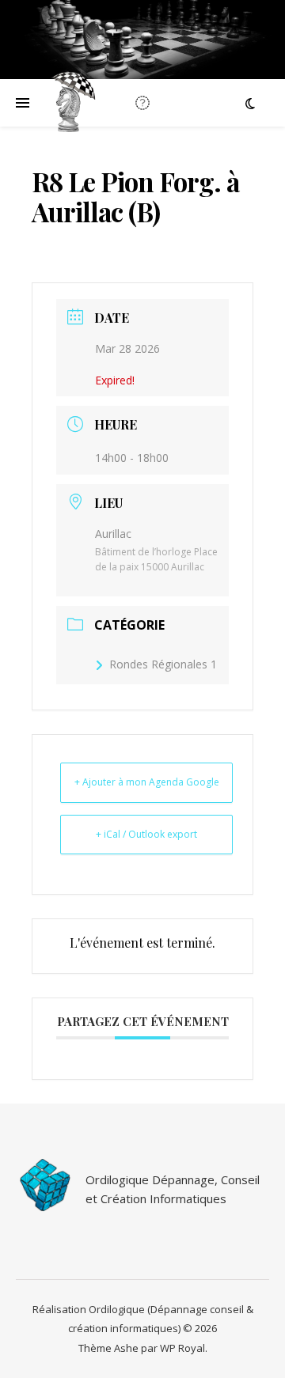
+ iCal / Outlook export (146, 834)
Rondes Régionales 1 (163, 664)
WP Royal (182, 1348)
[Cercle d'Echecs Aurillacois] (71, 102)
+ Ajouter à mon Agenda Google (146, 782)
